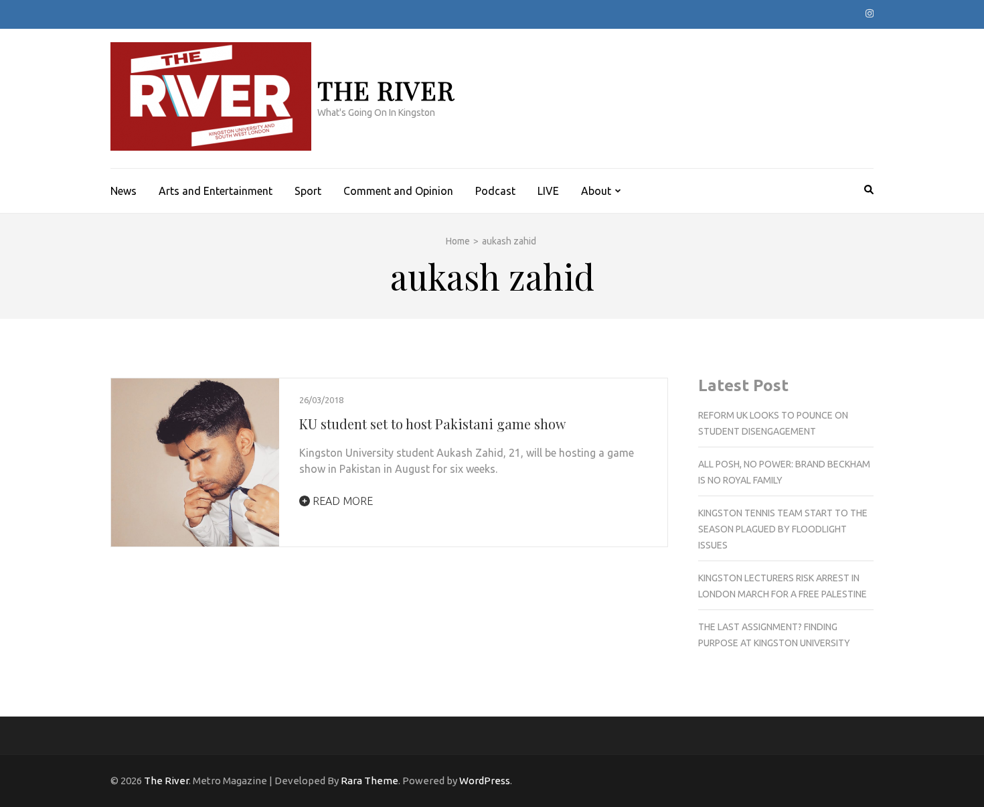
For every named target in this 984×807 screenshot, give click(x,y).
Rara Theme (369, 780)
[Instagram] (870, 13)
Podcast (495, 191)
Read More (341, 501)
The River (386, 90)
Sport (308, 191)
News (123, 191)
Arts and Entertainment (215, 191)
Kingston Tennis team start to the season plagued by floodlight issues (783, 529)
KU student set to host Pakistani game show (432, 424)
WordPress (484, 780)
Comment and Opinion (398, 191)
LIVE (548, 191)
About (596, 191)
